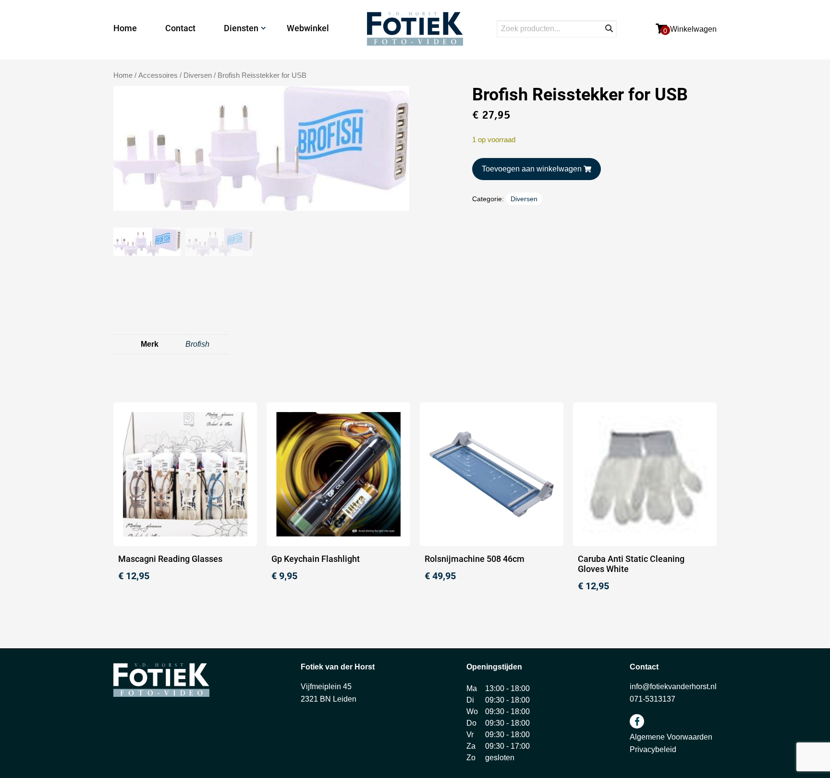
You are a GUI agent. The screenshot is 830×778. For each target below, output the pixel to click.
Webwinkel (308, 28)
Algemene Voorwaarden (671, 737)
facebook (637, 721)
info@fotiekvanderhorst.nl (673, 686)
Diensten (241, 28)
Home (125, 28)
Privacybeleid (653, 749)
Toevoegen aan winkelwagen (532, 169)
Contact (180, 28)
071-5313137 (652, 699)
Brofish (197, 344)
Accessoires (158, 75)
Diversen (197, 75)
